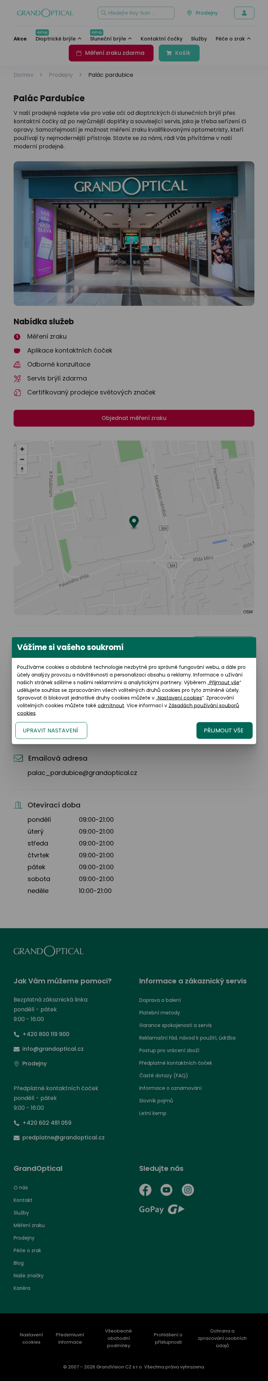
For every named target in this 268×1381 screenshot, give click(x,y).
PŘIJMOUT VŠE (224, 730)
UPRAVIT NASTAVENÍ (50, 730)
